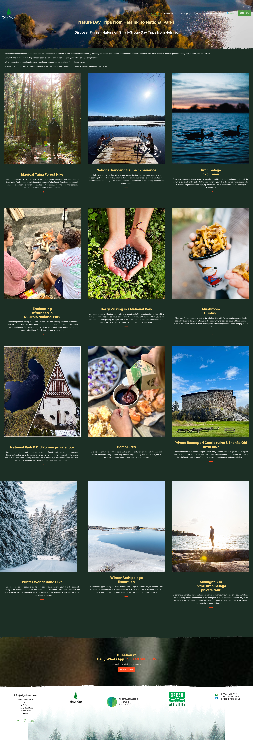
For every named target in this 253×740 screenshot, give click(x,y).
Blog (25, 702)
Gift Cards (25, 705)
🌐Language (230, 13)
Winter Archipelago (126, 578)
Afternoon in (42, 313)
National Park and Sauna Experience (126, 170)
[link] (42, 118)
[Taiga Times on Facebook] (18, 722)
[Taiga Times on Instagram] (25, 722)
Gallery (25, 713)
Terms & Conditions (25, 708)
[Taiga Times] (8, 13)
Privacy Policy (25, 711)
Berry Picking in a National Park (126, 309)
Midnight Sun (211, 582)
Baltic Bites (126, 447)
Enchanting (42, 309)
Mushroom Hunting (211, 311)
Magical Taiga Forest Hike (42, 174)
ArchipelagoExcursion (211, 172)
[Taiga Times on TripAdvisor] (32, 722)
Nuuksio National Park (42, 317)
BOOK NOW (244, 13)
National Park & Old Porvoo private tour (42, 447)
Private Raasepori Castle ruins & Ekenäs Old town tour (211, 445)
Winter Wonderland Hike (42, 582)
